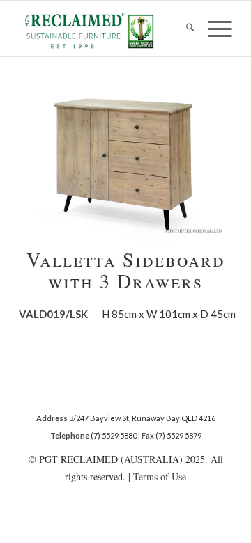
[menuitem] (183, 28)
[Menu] (213, 28)
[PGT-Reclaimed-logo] (104, 30)
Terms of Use (159, 476)
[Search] (183, 28)
